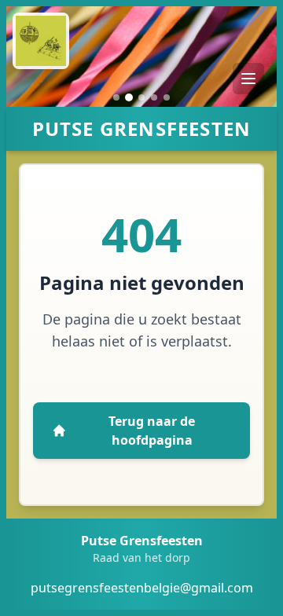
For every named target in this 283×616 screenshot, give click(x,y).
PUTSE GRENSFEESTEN (142, 128)
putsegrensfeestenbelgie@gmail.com (142, 587)
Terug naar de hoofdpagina (151, 430)
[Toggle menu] (248, 78)
